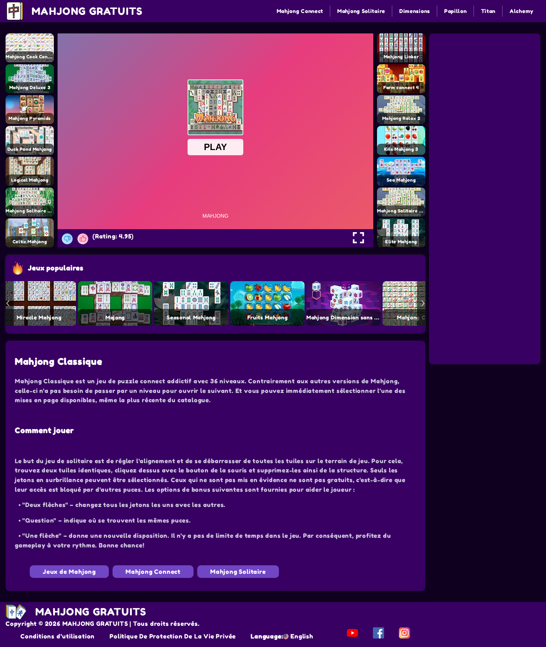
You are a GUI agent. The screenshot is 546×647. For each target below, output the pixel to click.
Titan (488, 11)
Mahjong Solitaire (361, 11)
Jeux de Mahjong (69, 571)
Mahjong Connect (300, 11)
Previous (8, 303)
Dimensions (414, 11)
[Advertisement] (486, 81)
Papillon (455, 11)
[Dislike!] (67, 239)
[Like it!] (83, 239)
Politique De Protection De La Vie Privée (173, 636)
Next (423, 303)
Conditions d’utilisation (57, 636)
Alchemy (521, 11)
